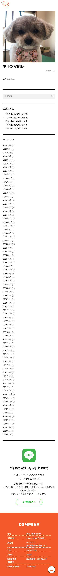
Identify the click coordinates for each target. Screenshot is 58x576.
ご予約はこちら (29, 502)
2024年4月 (7, 248)
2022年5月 (7, 332)
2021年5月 (7, 376)
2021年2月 (7, 387)
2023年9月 (7, 273)
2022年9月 (7, 317)
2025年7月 (7, 193)
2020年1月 (7, 435)
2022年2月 (7, 343)
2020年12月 (7, 394)
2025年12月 (7, 175)
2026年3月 (7, 164)
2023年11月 (7, 266)
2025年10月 (7, 182)
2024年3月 (7, 252)
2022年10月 (7, 314)
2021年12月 (7, 351)
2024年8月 (7, 233)
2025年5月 (7, 200)
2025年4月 (7, 204)
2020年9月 (7, 405)
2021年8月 (7, 365)
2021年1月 (7, 391)
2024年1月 (7, 259)
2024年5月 (7, 244)
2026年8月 (7, 145)
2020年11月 (7, 398)
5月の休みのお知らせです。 (17, 129)
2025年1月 (7, 215)
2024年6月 (7, 241)
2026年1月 (7, 171)
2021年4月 (7, 380)
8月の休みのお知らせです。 (17, 118)
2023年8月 (7, 277)
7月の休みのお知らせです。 (17, 121)
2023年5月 (7, 288)
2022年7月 (7, 325)
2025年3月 (7, 208)
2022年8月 (7, 321)
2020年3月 (7, 427)
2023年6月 (7, 285)
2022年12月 (7, 307)
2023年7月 (7, 281)
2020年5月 (7, 420)
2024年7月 (7, 237)
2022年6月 (7, 328)
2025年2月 (7, 211)
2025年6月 (7, 197)
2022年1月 (7, 347)
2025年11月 (7, 178)
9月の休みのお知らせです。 (17, 114)
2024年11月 (7, 222)
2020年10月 (7, 402)
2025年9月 (7, 186)
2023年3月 (7, 296)
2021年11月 (7, 354)
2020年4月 (7, 424)
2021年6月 (7, 372)
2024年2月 (7, 255)
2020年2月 (7, 431)
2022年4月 (7, 336)
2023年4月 (7, 292)
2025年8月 (7, 189)
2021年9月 (7, 361)
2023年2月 (7, 299)
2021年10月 (7, 358)
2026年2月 (7, 167)
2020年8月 (7, 409)
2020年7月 (7, 413)
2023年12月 (7, 263)
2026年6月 (7, 153)
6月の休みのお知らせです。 (17, 125)
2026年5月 (7, 156)
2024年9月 (7, 230)
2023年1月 (7, 303)
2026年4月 (7, 160)
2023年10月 (7, 270)
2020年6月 (7, 416)
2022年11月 (7, 310)
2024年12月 (7, 219)
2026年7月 (7, 149)
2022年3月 (7, 339)
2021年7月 (7, 369)
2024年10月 (7, 226)
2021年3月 (7, 383)
